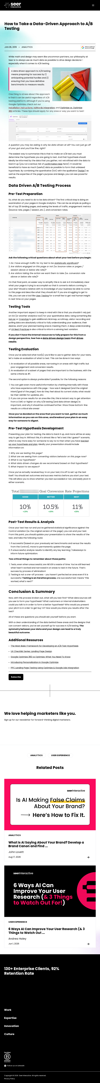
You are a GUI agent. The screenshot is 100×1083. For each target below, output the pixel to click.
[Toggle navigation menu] (93, 5)
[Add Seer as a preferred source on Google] (88, 47)
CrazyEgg (24, 319)
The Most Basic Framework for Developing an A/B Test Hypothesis (44, 646)
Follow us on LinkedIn (15, 1066)
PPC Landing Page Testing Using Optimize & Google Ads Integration (45, 668)
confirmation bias (53, 164)
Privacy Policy (9, 1079)
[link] (13, 5)
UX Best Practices (20, 330)
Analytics (27, 47)
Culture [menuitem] (9, 1034)
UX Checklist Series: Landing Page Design (31, 652)
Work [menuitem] (7, 1010)
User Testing (42, 296)
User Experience (60, 755)
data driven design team (56, 338)
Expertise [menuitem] (10, 1018)
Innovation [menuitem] (11, 1026)
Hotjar (82, 171)
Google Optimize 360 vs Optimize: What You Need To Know (40, 657)
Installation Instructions (21, 108)
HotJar (12, 319)
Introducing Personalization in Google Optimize (34, 662)
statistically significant (66, 263)
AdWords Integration (44, 108)
